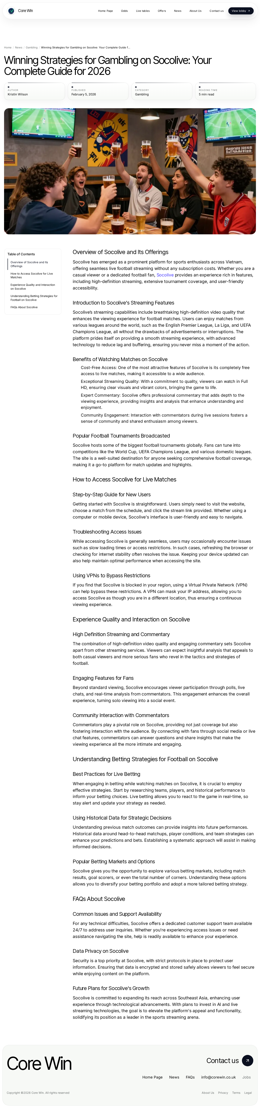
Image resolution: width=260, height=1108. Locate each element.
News (18, 47)
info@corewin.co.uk (218, 1077)
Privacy (223, 1092)
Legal (248, 1092)
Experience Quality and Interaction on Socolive (33, 286)
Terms (236, 1092)
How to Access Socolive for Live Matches (32, 275)
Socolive (165, 274)
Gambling (32, 47)
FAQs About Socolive (24, 307)
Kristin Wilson (18, 94)
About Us (208, 1092)
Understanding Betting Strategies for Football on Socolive (34, 297)
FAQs (190, 1077)
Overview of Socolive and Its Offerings (29, 264)
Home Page (152, 1077)
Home (8, 47)
